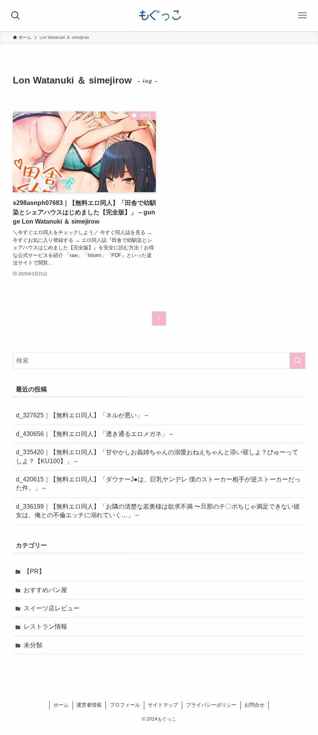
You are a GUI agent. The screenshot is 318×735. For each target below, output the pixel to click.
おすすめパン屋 (45, 590)
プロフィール (125, 705)
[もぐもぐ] (159, 15)
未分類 (33, 645)
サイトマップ (163, 705)
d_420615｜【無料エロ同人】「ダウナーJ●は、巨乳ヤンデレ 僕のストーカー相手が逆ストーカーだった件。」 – (158, 483)
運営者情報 (89, 705)
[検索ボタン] (15, 15)
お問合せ (254, 705)
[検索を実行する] (297, 361)
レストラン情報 (45, 626)
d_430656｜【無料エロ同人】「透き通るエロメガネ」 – (94, 434)
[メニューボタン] (302, 15)
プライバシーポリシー (211, 705)
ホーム (61, 705)
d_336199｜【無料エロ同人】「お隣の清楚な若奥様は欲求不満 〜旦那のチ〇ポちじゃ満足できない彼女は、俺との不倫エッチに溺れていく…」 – (158, 510)
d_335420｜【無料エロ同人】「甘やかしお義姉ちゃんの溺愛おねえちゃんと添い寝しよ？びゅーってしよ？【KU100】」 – (157, 456)
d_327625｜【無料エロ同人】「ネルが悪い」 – (82, 415)
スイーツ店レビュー (52, 608)
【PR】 (34, 571)
